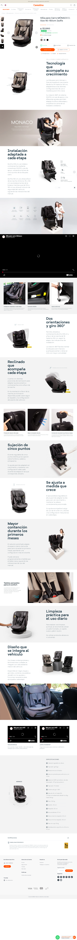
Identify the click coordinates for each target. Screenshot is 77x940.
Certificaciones (12, 838)
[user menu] (71, 5)
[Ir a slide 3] (59, 187)
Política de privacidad (26, 875)
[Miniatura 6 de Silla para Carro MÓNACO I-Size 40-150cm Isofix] (2, 46)
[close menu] (2, 5)
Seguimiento (24, 864)
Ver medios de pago (46, 35)
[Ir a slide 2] (58, 187)
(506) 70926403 (9, 863)
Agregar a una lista (63, 49)
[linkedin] (64, 877)
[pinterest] (66, 877)
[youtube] (61, 880)
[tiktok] (72, 877)
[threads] (69, 877)
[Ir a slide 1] (55, 187)
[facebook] (58, 877)
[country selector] (5, 5)
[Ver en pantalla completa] (36, 47)
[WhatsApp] (57, 937)
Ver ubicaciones (9, 880)
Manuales (24, 868)
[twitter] (58, 880)
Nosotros (42, 862)
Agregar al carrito (47, 49)
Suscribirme (69, 870)
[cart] (74, 5)
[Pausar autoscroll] (74, 187)
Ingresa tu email (60, 867)
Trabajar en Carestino (44, 864)
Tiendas (23, 866)
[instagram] (61, 877)
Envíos (23, 862)
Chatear (7, 866)
